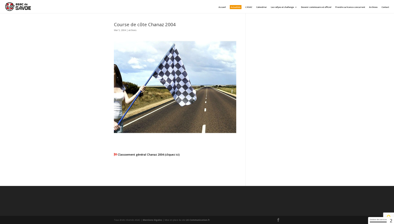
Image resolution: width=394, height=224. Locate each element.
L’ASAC (248, 7)
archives (132, 30)
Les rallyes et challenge (282, 7)
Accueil (222, 7)
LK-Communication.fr (198, 219)
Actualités (236, 7)
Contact (385, 7)
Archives (373, 7)
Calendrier (261, 7)
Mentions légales (152, 219)
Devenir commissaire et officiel (316, 7)
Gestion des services (378, 219)
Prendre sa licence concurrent (350, 7)
